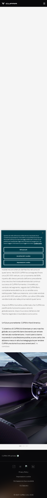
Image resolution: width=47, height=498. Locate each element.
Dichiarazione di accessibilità (23, 481)
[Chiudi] (42, 232)
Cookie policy (38, 243)
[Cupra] (11, 3)
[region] (23, 249)
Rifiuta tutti (23, 249)
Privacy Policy (23, 472)
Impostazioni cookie (23, 262)
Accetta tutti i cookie (23, 256)
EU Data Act (24, 486)
